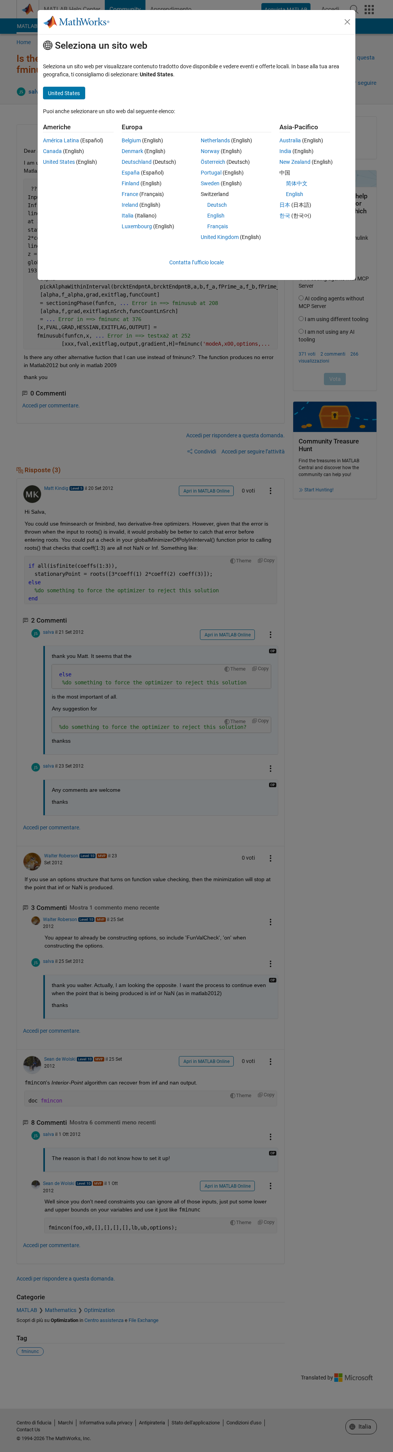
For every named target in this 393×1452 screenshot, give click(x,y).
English (216, 216)
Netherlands (215, 140)
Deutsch (217, 205)
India (285, 151)
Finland (130, 183)
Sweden (210, 183)
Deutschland (137, 162)
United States (59, 162)
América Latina (61, 140)
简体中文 (296, 183)
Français (217, 226)
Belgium (131, 140)
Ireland (130, 205)
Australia (290, 140)
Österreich (213, 162)
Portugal (211, 173)
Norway (210, 151)
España (131, 173)
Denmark (132, 151)
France (130, 194)
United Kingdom (220, 237)
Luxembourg (137, 226)
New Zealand (294, 162)
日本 (284, 205)
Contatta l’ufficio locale (196, 262)
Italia (128, 216)
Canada (52, 151)
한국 (284, 216)
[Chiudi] (347, 21)
